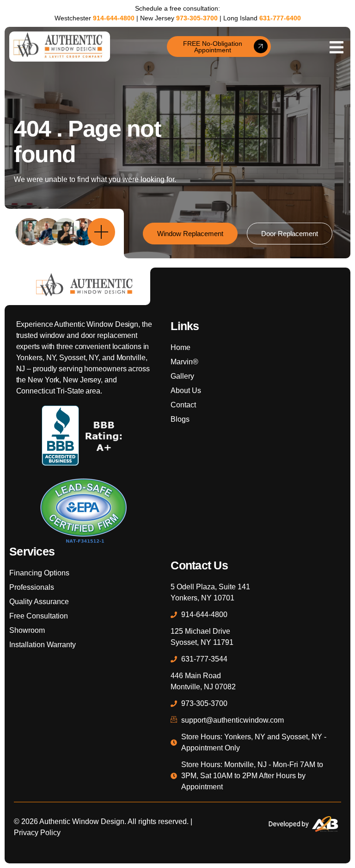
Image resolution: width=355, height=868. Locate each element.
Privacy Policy (37, 833)
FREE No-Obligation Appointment (212, 47)
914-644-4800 (114, 18)
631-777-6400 (280, 18)
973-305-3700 (197, 18)
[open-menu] (336, 46)
